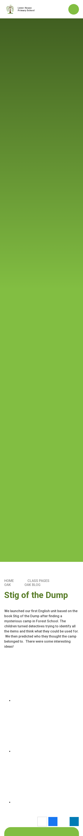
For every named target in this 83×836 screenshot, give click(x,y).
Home (9, 581)
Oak (7, 585)
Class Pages (38, 581)
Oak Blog (32, 585)
